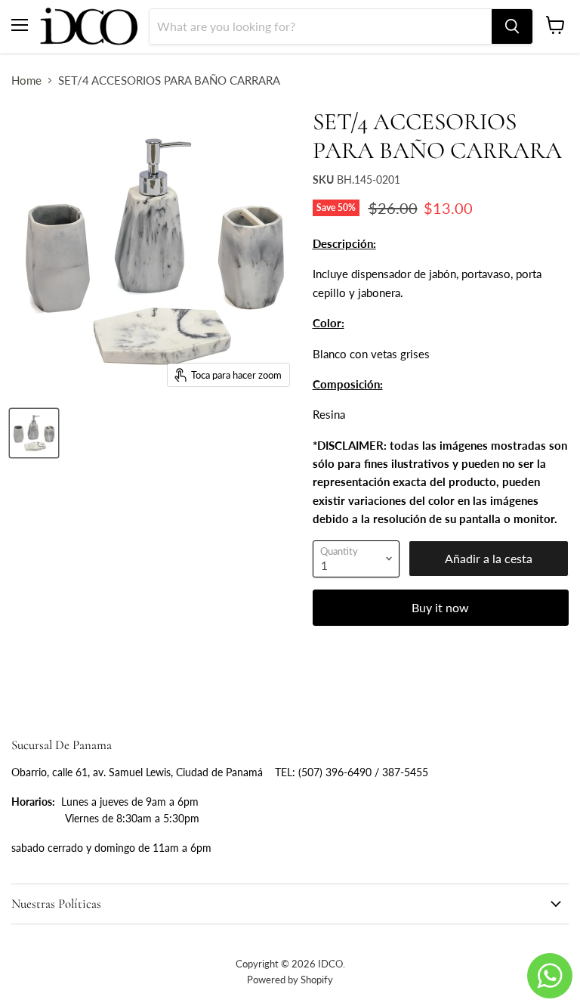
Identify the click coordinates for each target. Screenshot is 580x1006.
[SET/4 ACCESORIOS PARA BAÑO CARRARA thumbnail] (34, 433)
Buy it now (440, 607)
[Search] (512, 26)
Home (26, 80)
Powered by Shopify (290, 979)
